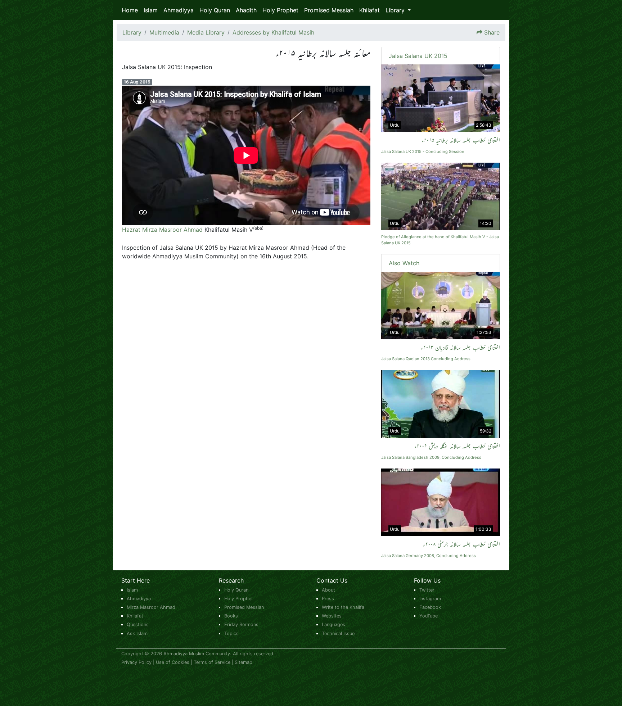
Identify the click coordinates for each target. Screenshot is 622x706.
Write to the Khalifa (343, 607)
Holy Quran (214, 10)
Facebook (430, 607)
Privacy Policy (136, 662)
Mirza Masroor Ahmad (151, 607)
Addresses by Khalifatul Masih (273, 32)
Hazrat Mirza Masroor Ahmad (162, 229)
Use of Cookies (172, 662)
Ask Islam (137, 633)
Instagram (430, 598)
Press (328, 598)
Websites (332, 616)
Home (130, 10)
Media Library (206, 32)
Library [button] (396, 10)
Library (131, 32)
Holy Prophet (280, 10)
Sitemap (243, 662)
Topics (231, 633)
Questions (138, 624)
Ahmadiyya (178, 10)
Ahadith (246, 10)
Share (492, 32)
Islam (151, 10)
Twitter (426, 590)
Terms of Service (212, 662)
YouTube (428, 616)
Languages (333, 624)
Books (231, 616)
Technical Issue (338, 633)
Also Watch (404, 263)
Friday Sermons (241, 624)
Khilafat (369, 10)
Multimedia (164, 32)
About (328, 590)
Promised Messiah (328, 10)
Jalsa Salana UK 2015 (418, 55)
